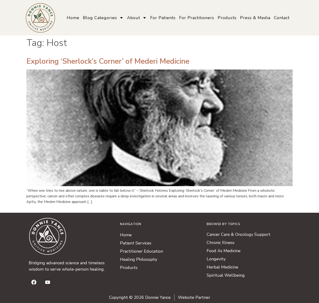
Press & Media (255, 17)
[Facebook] (34, 282)
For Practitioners (196, 17)
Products (227, 17)
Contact (282, 17)
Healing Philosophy (138, 259)
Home (73, 17)
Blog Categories (100, 17)
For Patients (163, 17)
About (133, 17)
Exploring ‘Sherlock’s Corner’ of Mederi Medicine (107, 61)
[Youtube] (48, 282)
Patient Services (135, 243)
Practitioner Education (141, 251)
